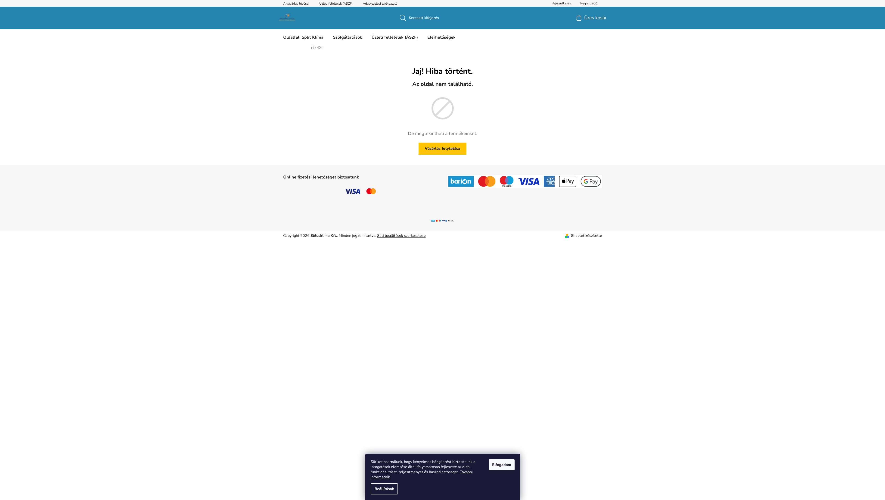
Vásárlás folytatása (442, 148)
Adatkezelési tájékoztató (380, 3)
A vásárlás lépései (296, 3)
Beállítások (384, 488)
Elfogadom (501, 464)
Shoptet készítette (586, 235)
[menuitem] (303, 37)
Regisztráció (588, 3)
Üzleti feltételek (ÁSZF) (336, 3)
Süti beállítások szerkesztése (401, 235)
